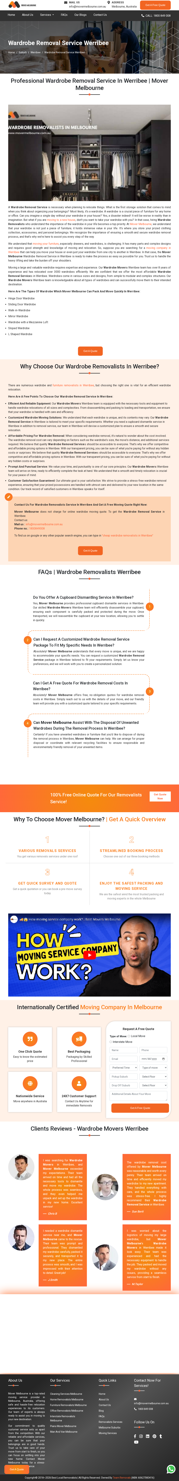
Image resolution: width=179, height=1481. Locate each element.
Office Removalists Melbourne (66, 1410)
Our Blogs (80, 14)
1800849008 (37, 528)
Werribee (36, 52)
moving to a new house (61, 220)
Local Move (138, 1036)
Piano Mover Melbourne (63, 1426)
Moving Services (108, 1433)
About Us (27, 14)
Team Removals (122, 1477)
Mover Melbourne (141, 224)
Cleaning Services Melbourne (66, 1393)
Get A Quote (90, 350)
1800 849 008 (145, 1409)
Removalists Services (110, 1422)
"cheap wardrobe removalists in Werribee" (127, 535)
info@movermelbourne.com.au (87, 6)
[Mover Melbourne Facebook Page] (135, 1436)
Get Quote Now (160, 796)
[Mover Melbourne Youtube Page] (136, 1442)
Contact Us (100, 14)
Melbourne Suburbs (109, 1427)
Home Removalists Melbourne (66, 1399)
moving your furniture (46, 243)
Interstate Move (122, 1042)
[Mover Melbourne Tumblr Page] (161, 1436)
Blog (101, 1410)
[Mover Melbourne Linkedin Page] (147, 1436)
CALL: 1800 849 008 (158, 15)
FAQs (64, 14)
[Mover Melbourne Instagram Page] (141, 1436)
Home (11, 14)
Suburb (23, 52)
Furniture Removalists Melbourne (68, 1405)
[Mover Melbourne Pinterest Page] (154, 1436)
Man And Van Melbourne (63, 1431)
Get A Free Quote (155, 5)
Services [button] (46, 14)
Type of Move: (118, 1036)
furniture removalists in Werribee (73, 385)
